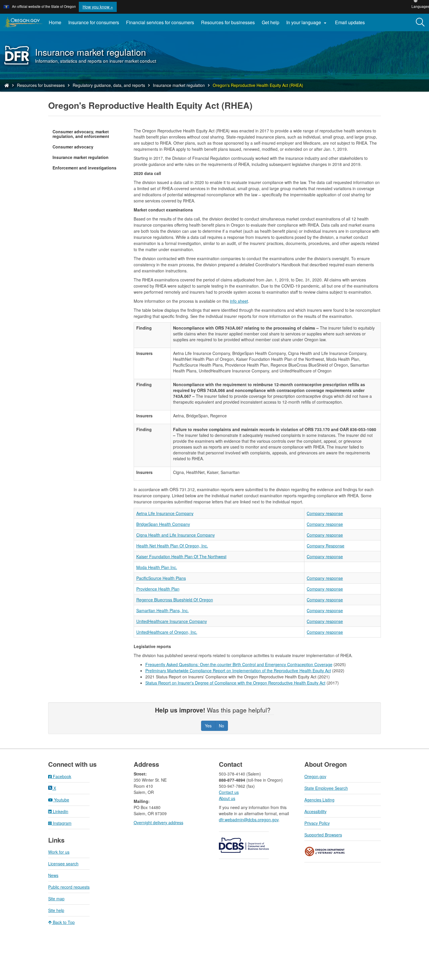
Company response (325, 513)
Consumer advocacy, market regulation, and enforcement (81, 134)
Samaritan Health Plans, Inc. (162, 610)
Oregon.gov (315, 776)
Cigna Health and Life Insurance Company (175, 535)
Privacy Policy (317, 823)
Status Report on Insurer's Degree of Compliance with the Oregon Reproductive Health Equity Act (235, 683)
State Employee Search (326, 788)
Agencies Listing (319, 800)
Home (55, 22)
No (221, 726)
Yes (208, 726)
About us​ (227, 798)
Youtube (61, 800)
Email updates (351, 24)
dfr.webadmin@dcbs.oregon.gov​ (248, 819)
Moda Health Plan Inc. (156, 567)
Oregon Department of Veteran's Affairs (324, 851)
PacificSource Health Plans (161, 578)
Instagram (62, 823)
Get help (270, 22)
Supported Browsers (323, 835)
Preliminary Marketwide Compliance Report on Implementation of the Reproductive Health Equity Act (238, 670)
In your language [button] (307, 22)
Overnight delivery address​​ (158, 822)
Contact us (229, 792)
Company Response (325, 546)
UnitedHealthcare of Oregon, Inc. (166, 632)
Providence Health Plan (157, 589)
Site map (56, 899)
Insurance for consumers (93, 22)
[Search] (420, 22)
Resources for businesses (228, 22)
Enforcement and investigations (84, 168)
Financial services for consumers (160, 22)
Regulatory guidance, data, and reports (109, 85)
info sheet (239, 301)
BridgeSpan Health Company (163, 524)
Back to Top (63, 922)
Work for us (58, 852)
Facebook (61, 776)
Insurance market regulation (179, 85)
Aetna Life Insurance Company (164, 513)
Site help (56, 910)
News (53, 875)
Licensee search (63, 864)
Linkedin (60, 811)
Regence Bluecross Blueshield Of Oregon (174, 600)
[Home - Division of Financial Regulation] (6, 85)
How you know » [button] (98, 7)
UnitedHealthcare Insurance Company (171, 621)
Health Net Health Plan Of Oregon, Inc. (172, 546)
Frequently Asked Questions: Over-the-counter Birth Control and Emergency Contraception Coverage (238, 664)
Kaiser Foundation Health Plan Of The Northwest (181, 556)
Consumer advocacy (73, 147)
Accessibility (315, 811)
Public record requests (69, 887)
